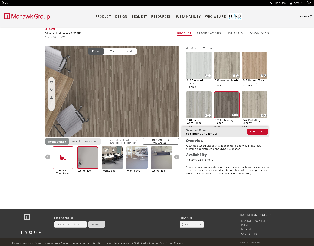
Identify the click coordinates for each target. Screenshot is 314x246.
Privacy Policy (77, 242)
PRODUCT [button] (103, 16)
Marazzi (246, 229)
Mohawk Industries (22, 242)
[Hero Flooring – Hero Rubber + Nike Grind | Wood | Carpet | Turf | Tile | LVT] (235, 16)
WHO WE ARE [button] (215, 16)
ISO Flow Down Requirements (113, 242)
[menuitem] (280, 3)
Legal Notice (61, 242)
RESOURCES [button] (161, 16)
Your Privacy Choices (171, 242)
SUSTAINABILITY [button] (188, 16)
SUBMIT (96, 224)
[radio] (96, 51)
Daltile (245, 225)
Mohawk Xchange (43, 242)
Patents (91, 242)
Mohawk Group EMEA (254, 220)
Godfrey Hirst (250, 233)
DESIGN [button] (121, 16)
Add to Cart (257, 131)
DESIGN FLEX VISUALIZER (160, 141)
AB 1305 (135, 242)
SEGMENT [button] (139, 16)
